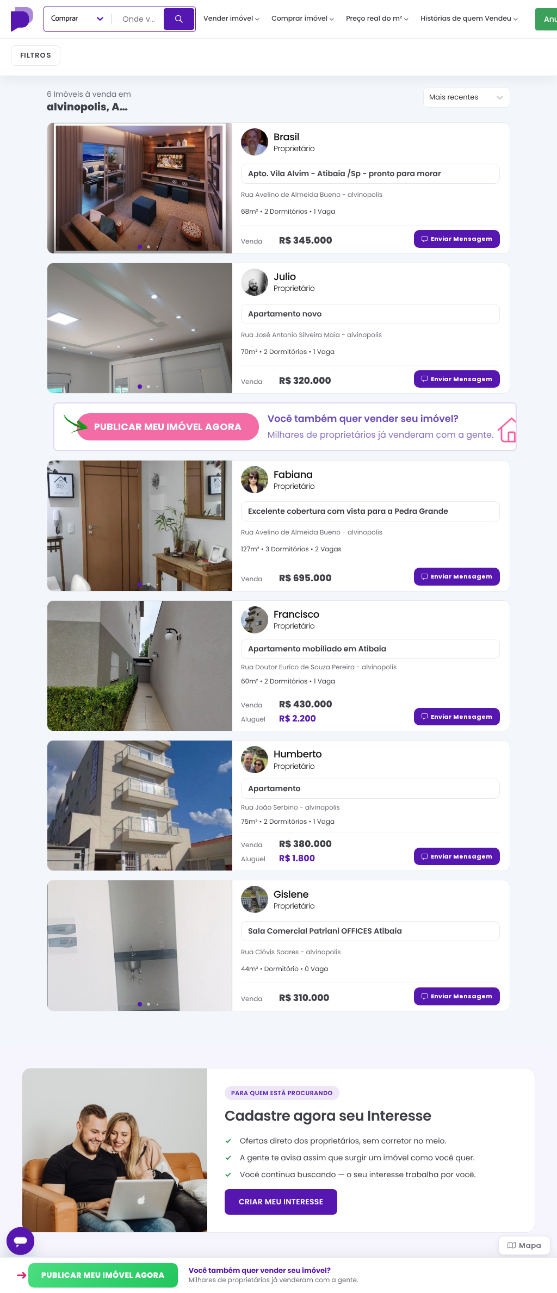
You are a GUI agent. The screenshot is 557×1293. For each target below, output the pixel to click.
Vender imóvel (228, 18)
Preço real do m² (374, 18)
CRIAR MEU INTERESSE (281, 1201)
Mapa (530, 1245)
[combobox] (139, 19)
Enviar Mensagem (461, 238)
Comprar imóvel (299, 18)
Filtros (35, 55)
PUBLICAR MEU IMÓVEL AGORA (168, 426)
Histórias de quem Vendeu (465, 18)
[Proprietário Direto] (23, 19)
